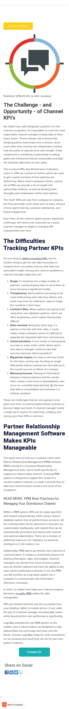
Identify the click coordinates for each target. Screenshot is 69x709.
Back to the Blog (18, 26)
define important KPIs (34, 258)
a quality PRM (23, 593)
